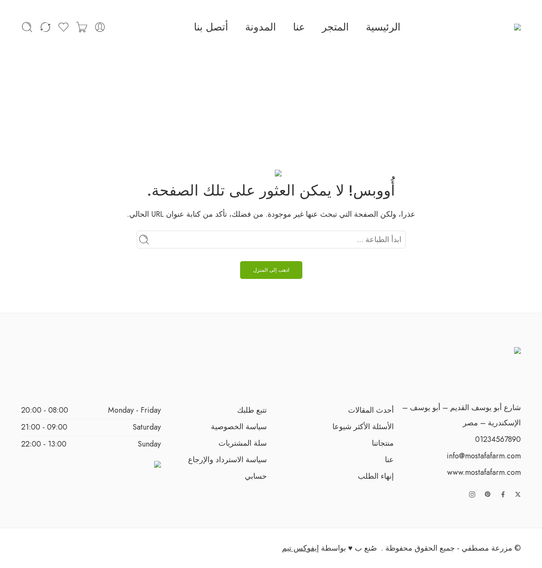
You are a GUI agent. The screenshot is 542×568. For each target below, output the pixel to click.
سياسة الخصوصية (239, 426)
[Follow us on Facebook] (503, 494)
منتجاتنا (383, 443)
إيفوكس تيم (300, 548)
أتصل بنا (211, 26)
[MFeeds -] (505, 27)
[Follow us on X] (518, 494)
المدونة (260, 26)
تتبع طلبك (252, 410)
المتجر (335, 26)
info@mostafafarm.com (484, 455)
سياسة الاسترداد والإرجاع (227, 459)
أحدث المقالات (371, 410)
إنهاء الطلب (376, 476)
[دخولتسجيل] (100, 27)
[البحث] (27, 27)
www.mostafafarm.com (484, 472)
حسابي (256, 476)
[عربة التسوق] (82, 27)
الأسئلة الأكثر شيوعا (363, 426)
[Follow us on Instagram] (472, 494)
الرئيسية (383, 26)
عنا (299, 26)
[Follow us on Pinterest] (487, 494)
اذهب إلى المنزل (271, 270)
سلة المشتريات (242, 443)
